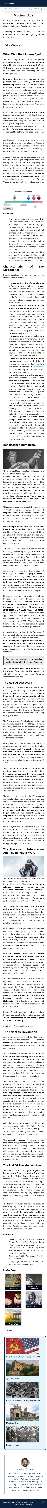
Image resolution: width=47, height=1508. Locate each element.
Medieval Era (12, 1423)
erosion (40, 507)
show (25, 45)
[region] (23, 1487)
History (29, 9)
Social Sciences (19, 9)
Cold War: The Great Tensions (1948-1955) (24, 1357)
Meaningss (8, 9)
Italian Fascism (12, 1445)
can (38, 275)
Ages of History (12, 1378)
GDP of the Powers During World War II (23, 1400)
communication (32, 430)
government (38, 366)
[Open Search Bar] (44, 3)
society (34, 286)
